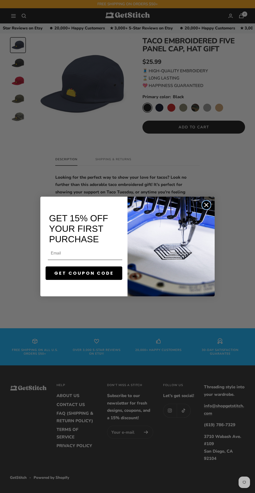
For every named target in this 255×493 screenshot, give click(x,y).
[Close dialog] (206, 205)
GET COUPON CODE (84, 273)
